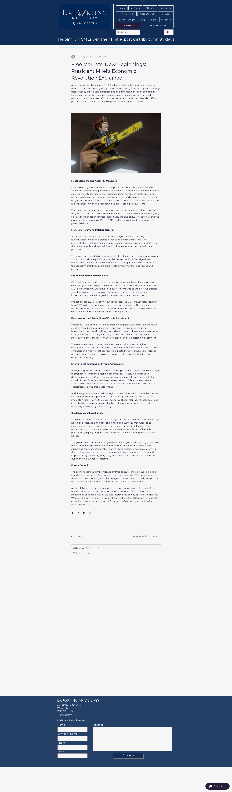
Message (98, 725)
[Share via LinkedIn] (84, 513)
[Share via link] (90, 513)
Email (61, 751)
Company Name (67, 734)
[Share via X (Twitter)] (78, 513)
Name (61, 725)
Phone (62, 743)
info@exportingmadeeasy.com (72, 720)
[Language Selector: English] (169, 32)
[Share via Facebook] (72, 513)
